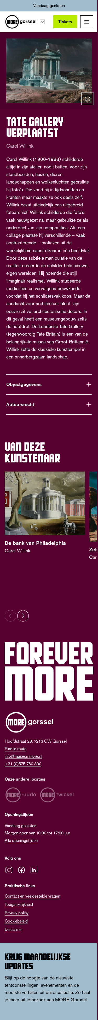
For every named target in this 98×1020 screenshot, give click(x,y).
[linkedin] (34, 879)
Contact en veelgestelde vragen (32, 905)
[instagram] (9, 879)
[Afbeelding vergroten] (49, 70)
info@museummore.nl (23, 766)
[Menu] (86, 21)
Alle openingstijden (21, 850)
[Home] (21, 22)
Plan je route (15, 758)
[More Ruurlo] (21, 804)
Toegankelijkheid (19, 914)
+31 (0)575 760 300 (23, 773)
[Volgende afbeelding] (23, 628)
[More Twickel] (57, 804)
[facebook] (21, 879)
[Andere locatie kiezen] (42, 21)
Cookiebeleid (16, 930)
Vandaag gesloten (49, 5)
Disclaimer (14, 939)
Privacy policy (16, 922)
